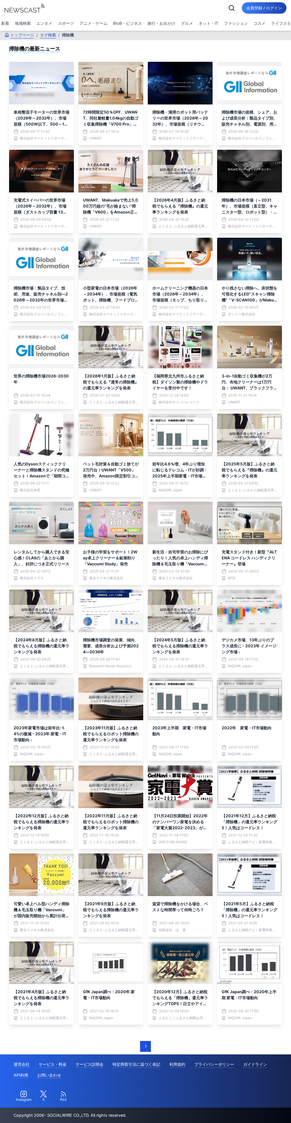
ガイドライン (255, 1064)
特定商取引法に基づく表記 (136, 1064)
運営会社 (22, 1064)
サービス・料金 (52, 1064)
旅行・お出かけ (161, 23)
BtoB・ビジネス (127, 23)
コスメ (259, 23)
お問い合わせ (49, 1075)
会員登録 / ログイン (264, 7)
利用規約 (177, 1064)
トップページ (22, 34)
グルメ (187, 23)
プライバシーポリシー (214, 1064)
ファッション (236, 23)
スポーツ (66, 23)
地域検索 (23, 23)
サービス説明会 (89, 1064)
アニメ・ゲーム (93, 23)
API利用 (21, 1075)
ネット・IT (208, 23)
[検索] (231, 8)
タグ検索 (48, 34)
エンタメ (44, 23)
